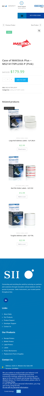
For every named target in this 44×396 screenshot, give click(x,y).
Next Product (34, 25)
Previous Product (10, 25)
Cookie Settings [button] (9, 391)
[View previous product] (3, 25)
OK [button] (19, 391)
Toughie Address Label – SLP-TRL (22, 236)
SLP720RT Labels (19, 90)
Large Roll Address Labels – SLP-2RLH (22, 141)
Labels (12, 90)
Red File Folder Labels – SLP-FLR (22, 188)
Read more (22, 149)
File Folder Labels (20, 185)
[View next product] (40, 25)
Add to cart (21, 80)
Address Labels (20, 138)
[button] (22, 15)
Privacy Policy (10, 382)
